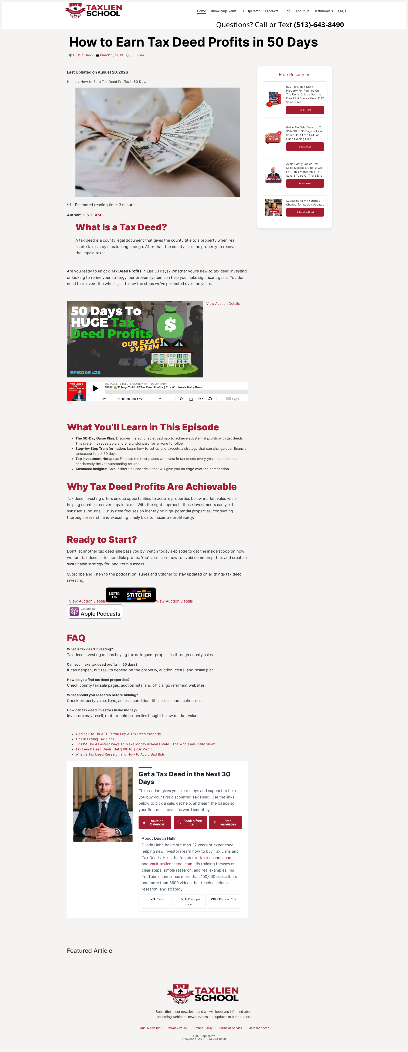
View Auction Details (223, 303)
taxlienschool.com (216, 857)
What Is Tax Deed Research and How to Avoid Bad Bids (120, 754)
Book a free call (192, 822)
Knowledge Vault (223, 11)
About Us (302, 11)
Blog (286, 11)
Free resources (228, 822)
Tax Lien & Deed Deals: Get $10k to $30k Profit (113, 749)
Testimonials (323, 11)
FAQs (342, 11)
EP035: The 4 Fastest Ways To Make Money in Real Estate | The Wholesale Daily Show (145, 744)
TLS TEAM (91, 215)
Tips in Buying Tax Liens (94, 739)
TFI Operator (250, 11)
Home (201, 11)
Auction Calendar (157, 822)
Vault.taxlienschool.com (171, 864)
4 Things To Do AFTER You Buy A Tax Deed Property (118, 734)
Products (271, 11)
